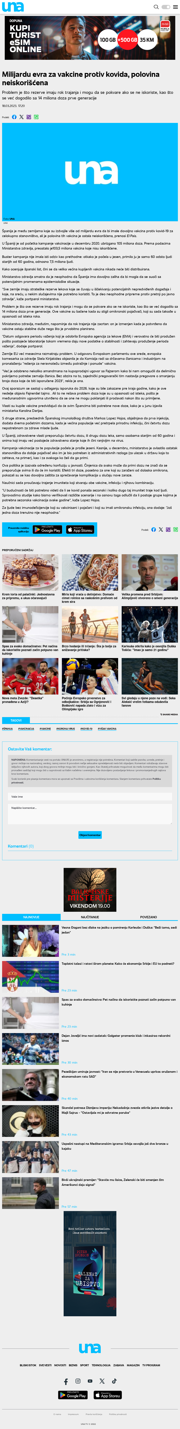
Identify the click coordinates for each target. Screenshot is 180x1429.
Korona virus (66, 728)
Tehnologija (101, 1365)
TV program (151, 1365)
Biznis (73, 1365)
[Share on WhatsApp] (36, 117)
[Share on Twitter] (21, 117)
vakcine (46, 728)
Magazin (133, 1365)
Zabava (118, 1365)
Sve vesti (45, 1365)
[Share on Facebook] (14, 117)
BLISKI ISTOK (28, 1365)
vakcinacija (27, 728)
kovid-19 (87, 728)
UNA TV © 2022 (88, 1424)
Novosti (60, 1365)
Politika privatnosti (118, 1414)
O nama (57, 1414)
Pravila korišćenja (94, 1414)
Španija (8, 728)
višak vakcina (107, 728)
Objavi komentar (90, 835)
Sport (84, 1365)
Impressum (73, 1414)
